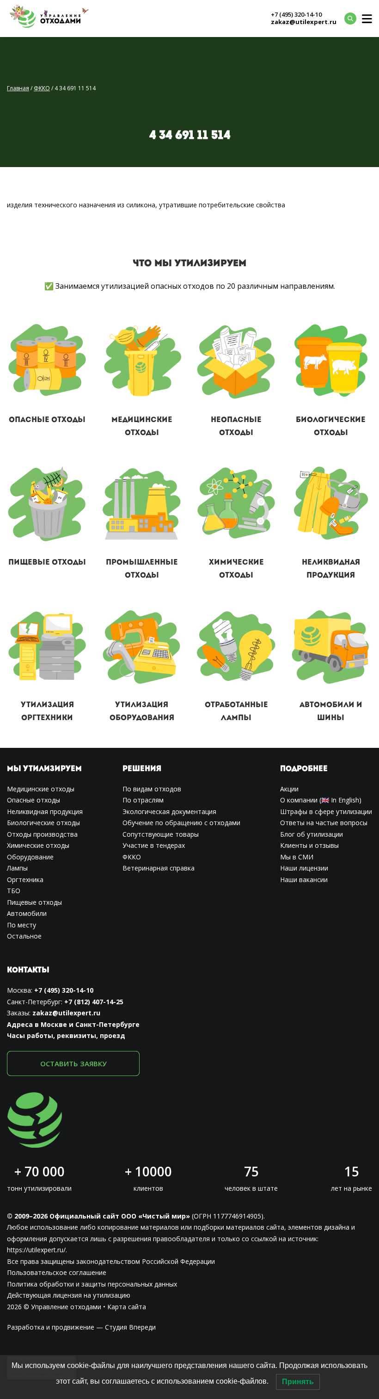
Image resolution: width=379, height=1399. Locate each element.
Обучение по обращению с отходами (181, 822)
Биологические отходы (43, 822)
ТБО (13, 890)
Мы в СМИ (296, 856)
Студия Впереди (130, 1327)
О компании (299, 800)
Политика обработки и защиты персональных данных (92, 1284)
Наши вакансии (304, 879)
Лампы (17, 868)
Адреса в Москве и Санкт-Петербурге (73, 1024)
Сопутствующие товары (160, 834)
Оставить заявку (73, 1063)
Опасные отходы (47, 420)
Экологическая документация (169, 811)
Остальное (24, 936)
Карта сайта (126, 1306)
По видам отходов (151, 788)
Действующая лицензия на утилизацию (68, 1295)
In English (345, 800)
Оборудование (30, 856)
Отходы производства (42, 834)
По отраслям (143, 800)
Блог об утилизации (311, 834)
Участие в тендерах (153, 845)
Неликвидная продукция (45, 811)
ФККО (131, 856)
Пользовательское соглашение (56, 1272)
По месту (21, 924)
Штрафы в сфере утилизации (326, 811)
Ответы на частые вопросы (323, 822)
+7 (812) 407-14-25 (93, 1001)
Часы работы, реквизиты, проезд (66, 1035)
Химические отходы (38, 845)
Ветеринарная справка (158, 868)
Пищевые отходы (47, 562)
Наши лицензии (304, 868)
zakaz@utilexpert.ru (303, 22)
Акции (289, 788)
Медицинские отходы (40, 788)
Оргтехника (25, 879)
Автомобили (27, 913)
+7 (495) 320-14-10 (296, 15)
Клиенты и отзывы (309, 845)
